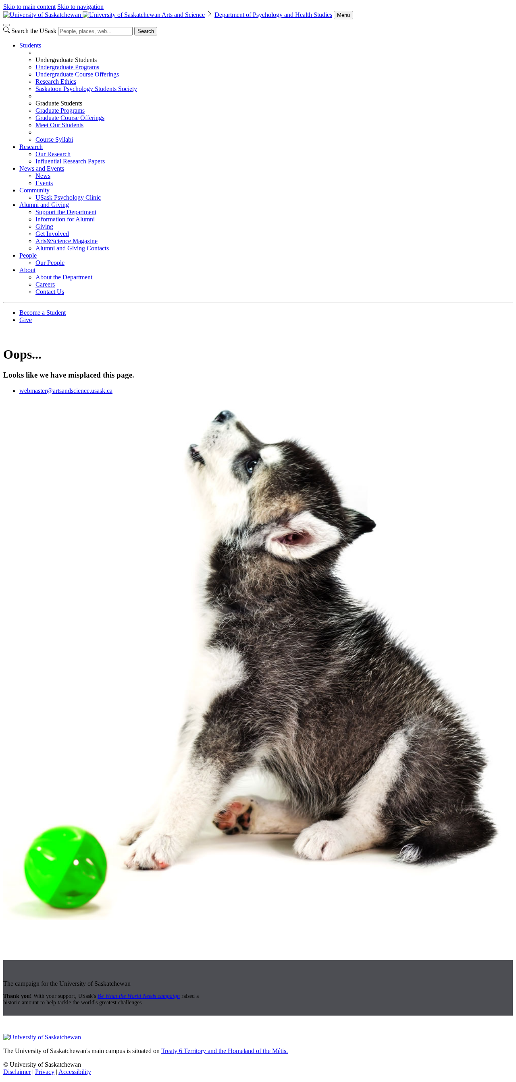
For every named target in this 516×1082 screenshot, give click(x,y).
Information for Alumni (65, 219)
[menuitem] (266, 92)
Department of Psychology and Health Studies (273, 14)
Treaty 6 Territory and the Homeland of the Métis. (224, 1050)
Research (31, 146)
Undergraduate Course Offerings (77, 74)
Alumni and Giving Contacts (72, 248)
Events (44, 183)
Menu (343, 15)
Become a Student (42, 312)
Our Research (53, 154)
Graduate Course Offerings (69, 117)
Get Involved (52, 233)
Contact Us (49, 291)
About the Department (63, 277)
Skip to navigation (80, 6)
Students (30, 45)
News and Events (41, 168)
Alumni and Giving (44, 204)
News (42, 175)
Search (145, 31)
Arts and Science (183, 14)
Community (34, 190)
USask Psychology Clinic (68, 197)
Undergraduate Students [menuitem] (66, 59)
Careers (45, 284)
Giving (44, 226)
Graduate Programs (60, 110)
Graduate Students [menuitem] (58, 103)
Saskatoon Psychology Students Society (86, 88)
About (27, 269)
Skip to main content (29, 6)
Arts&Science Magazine (66, 240)
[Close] (6, 25)
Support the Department (65, 212)
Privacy (44, 1071)
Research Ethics (55, 81)
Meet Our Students (59, 125)
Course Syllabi (54, 139)
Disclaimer (17, 1071)
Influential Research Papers (70, 161)
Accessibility (74, 1071)
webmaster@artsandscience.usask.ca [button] (65, 390)
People (28, 255)
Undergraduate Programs (67, 67)
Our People (49, 262)
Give (25, 319)
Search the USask (33, 30)
